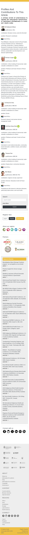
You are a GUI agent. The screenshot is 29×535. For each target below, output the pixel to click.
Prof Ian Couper (9, 57)
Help (3, 524)
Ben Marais (8, 171)
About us (4, 476)
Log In (5, 218)
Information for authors (8, 478)
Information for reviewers (8, 481)
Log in (4, 519)
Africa (3, 500)
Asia (3, 502)
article (4, 266)
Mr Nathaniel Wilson (10, 27)
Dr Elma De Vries (9, 102)
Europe (4, 506)
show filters (6, 203)
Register (12, 218)
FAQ (3, 479)
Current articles (6, 491)
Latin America (5, 507)
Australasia (5, 504)
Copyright (4, 483)
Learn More (20, 218)
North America (6, 509)
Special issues (6, 494)
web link (5, 285)
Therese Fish (8, 153)
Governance (5, 485)
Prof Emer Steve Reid (11, 126)
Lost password (6, 522)
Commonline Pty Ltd (22, 533)
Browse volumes (6, 493)
